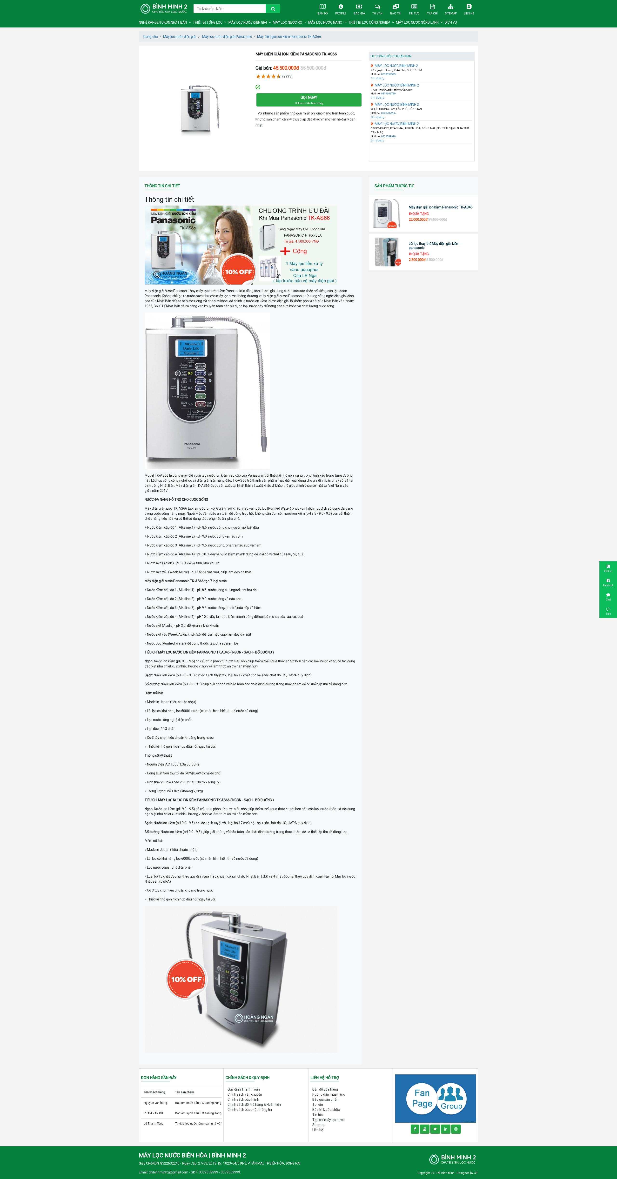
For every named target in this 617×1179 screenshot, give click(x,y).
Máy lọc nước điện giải (247, 22)
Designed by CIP (467, 1173)
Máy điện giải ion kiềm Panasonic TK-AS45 (441, 207)
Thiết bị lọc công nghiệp (369, 22)
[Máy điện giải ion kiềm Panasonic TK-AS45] (387, 213)
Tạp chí (432, 13)
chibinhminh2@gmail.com (168, 1172)
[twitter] (435, 1129)
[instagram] (456, 1129)
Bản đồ (322, 13)
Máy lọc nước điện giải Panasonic (226, 37)
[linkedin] (445, 1129)
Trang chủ (150, 37)
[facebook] (435, 1098)
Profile (340, 13)
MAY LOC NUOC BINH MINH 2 (396, 66)
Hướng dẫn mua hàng (328, 1094)
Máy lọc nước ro (287, 22)
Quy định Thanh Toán (244, 1089)
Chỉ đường (377, 78)
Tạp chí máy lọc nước (328, 1120)
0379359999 (388, 74)
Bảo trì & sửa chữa (326, 1110)
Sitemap (451, 13)
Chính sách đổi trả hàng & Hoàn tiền (254, 1104)
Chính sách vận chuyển (245, 1094)
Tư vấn (377, 13)
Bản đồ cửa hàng (325, 1089)
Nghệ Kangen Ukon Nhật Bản (163, 22)
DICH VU (451, 22)
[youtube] (424, 1129)
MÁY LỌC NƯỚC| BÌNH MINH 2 (397, 85)
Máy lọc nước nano (325, 22)
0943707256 (388, 113)
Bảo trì (395, 13)
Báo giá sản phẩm (326, 1099)
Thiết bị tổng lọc (207, 22)
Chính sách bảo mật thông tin (250, 1110)
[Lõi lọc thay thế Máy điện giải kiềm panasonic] (387, 252)
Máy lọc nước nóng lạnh (417, 22)
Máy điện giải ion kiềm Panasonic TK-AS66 (289, 37)
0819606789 (388, 93)
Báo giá (359, 13)
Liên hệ (469, 13)
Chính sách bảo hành (243, 1099)
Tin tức (414, 13)
